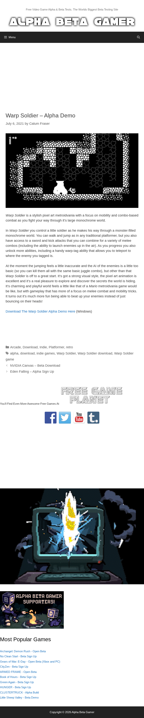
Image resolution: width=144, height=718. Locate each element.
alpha (14, 353)
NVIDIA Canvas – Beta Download (35, 365)
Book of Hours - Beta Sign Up (18, 676)
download (27, 353)
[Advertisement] (72, 75)
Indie (43, 347)
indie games (46, 353)
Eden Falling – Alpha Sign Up (32, 371)
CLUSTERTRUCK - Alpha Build (19, 692)
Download (30, 347)
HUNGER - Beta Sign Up (15, 687)
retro (69, 347)
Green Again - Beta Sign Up (17, 682)
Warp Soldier (66, 353)
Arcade (15, 347)
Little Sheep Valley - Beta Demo (19, 697)
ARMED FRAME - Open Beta (18, 671)
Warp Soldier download (95, 353)
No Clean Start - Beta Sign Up (18, 656)
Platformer (56, 347)
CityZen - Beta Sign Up (14, 666)
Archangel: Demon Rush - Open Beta (23, 651)
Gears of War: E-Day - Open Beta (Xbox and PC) (30, 661)
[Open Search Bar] (138, 37)
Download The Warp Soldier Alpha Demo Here (40, 311)
